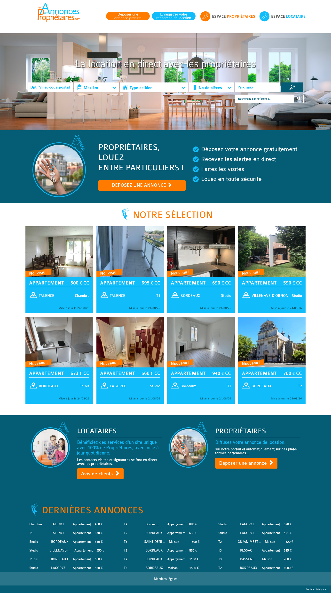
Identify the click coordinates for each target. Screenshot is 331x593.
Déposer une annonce (243, 463)
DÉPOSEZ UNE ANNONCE (139, 185)
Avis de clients (97, 474)
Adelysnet (321, 589)
